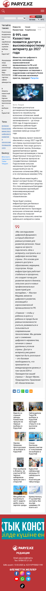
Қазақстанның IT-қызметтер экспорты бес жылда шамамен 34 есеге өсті (35, 502)
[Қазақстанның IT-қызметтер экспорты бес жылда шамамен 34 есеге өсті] (36, 490)
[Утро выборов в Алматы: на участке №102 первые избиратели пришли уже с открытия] (20, 462)
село (4, 148)
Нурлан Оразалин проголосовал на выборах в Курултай (19, 447)
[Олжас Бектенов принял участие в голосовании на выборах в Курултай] (36, 436)
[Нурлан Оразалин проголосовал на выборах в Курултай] (20, 436)
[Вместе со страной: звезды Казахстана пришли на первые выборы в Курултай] (20, 406)
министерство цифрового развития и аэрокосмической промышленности (4, 138)
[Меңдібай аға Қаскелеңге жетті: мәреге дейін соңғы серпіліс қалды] (20, 490)
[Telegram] (26, 392)
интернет (4, 126)
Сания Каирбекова (30, 28)
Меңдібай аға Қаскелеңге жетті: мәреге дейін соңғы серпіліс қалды (20, 501)
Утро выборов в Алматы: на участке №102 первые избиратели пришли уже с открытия (19, 475)
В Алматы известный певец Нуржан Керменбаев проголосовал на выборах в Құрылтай (4, 101)
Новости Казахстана (18, 28)
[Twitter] (18, 392)
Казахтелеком (4, 129)
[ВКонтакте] (14, 392)
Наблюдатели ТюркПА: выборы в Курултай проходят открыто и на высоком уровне (35, 420)
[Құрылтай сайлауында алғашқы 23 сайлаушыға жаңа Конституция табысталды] (36, 462)
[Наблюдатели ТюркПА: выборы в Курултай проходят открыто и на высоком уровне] (36, 406)
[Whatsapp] (22, 392)
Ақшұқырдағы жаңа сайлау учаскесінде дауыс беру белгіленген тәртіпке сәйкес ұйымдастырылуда (4, 71)
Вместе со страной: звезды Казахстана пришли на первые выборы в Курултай (18, 420)
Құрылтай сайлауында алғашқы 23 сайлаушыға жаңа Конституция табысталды (34, 475)
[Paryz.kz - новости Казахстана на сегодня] (17, 3)
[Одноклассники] (31, 392)
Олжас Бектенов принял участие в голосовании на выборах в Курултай (35, 448)
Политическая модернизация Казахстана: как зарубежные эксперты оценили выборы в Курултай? (4, 43)
